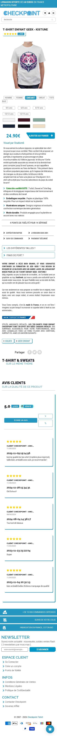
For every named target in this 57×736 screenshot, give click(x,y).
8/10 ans (39, 107)
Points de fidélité (13, 670)
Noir (24, 126)
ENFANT (31, 97)
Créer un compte (13, 666)
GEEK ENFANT (24, 341)
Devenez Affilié (12, 706)
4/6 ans (9, 107)
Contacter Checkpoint (15, 702)
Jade (39, 120)
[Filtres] (45, 416)
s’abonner (42, 649)
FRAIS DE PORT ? (15, 255)
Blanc (9, 120)
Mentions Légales (13, 686)
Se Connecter (11, 662)
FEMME (19, 97)
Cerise (24, 120)
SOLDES (8, 341)
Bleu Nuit (9, 126)
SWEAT (42, 97)
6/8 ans (24, 107)
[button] (10, 34)
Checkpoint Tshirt (35, 717)
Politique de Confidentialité (17, 690)
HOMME (8, 97)
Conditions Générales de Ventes (20, 682)
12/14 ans (24, 113)
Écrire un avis (21, 420)
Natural (39, 126)
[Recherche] (52, 19)
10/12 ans (9, 113)
